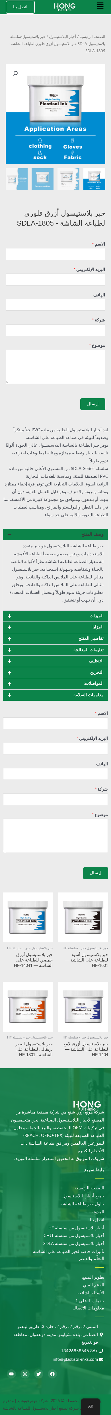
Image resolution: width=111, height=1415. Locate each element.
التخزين (97, 672)
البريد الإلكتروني (89, 270)
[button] (100, 7)
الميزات (97, 616)
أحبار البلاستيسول (62, 37)
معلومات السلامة (88, 695)
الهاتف (99, 295)
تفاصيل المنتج (91, 638)
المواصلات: (94, 683)
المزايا (98, 627)
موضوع (97, 345)
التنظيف (96, 661)
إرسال (92, 404)
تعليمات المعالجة (88, 650)
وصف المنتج (92, 534)
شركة (98, 320)
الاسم (98, 244)
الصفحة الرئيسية (92, 37)
